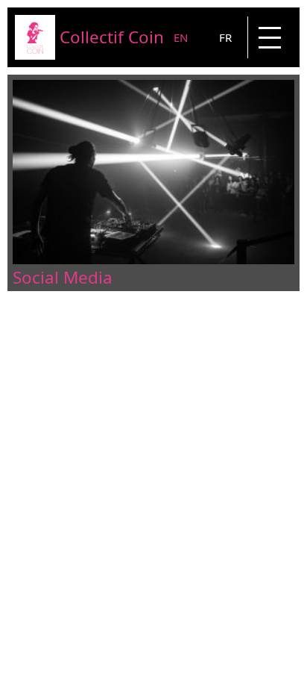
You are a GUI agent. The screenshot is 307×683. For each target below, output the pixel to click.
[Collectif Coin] (35, 55)
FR (225, 37)
